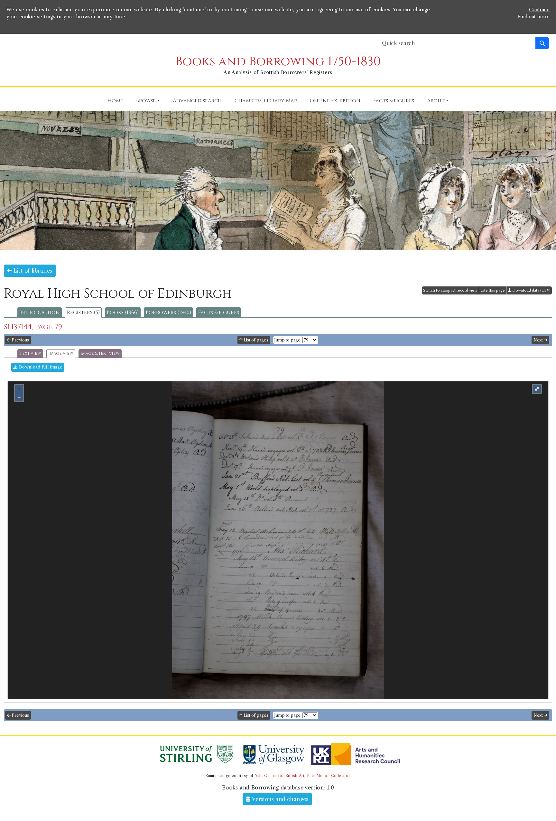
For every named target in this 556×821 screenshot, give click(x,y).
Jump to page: (287, 340)
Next (538, 340)
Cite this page (492, 290)
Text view (30, 353)
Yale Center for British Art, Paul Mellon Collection (302, 775)
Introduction (39, 312)
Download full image (39, 367)
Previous (20, 340)
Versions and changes (280, 799)
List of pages (255, 340)
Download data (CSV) (531, 290)
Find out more (533, 17)
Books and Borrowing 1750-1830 (278, 61)
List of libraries (32, 270)
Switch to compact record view (450, 290)
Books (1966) (123, 312)
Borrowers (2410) (168, 312)
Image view (60, 353)
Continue (539, 10)
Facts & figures (218, 312)
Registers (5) (83, 312)
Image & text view (100, 353)
